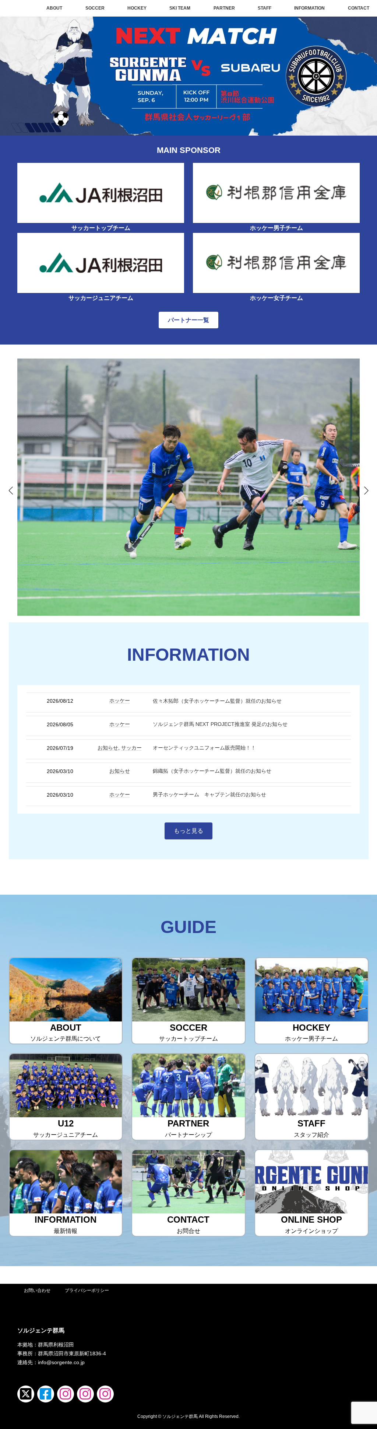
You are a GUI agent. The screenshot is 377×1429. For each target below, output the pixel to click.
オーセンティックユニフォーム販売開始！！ (204, 748)
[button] (188, 320)
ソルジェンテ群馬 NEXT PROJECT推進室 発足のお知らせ (220, 724)
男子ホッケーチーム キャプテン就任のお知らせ (209, 794)
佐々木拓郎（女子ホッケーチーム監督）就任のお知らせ (217, 701)
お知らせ (108, 748)
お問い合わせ (37, 1290)
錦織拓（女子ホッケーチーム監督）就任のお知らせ (212, 771)
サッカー (131, 748)
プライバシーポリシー (87, 1290)
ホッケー (119, 700)
